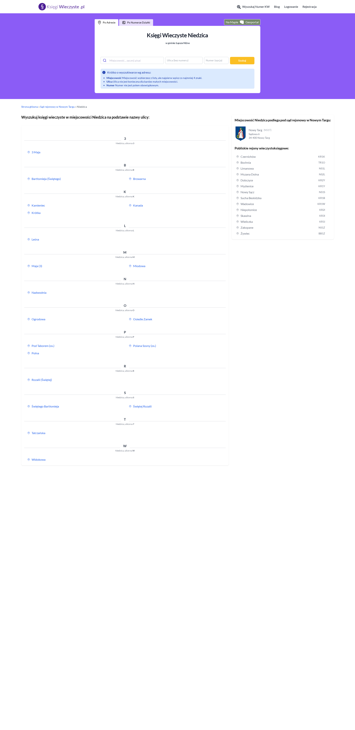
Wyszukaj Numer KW (256, 6)
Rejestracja (309, 6)
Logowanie (291, 6)
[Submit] (105, 60)
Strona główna (29, 106)
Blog (277, 6)
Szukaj (242, 60)
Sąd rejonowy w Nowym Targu (57, 106)
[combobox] (132, 60)
